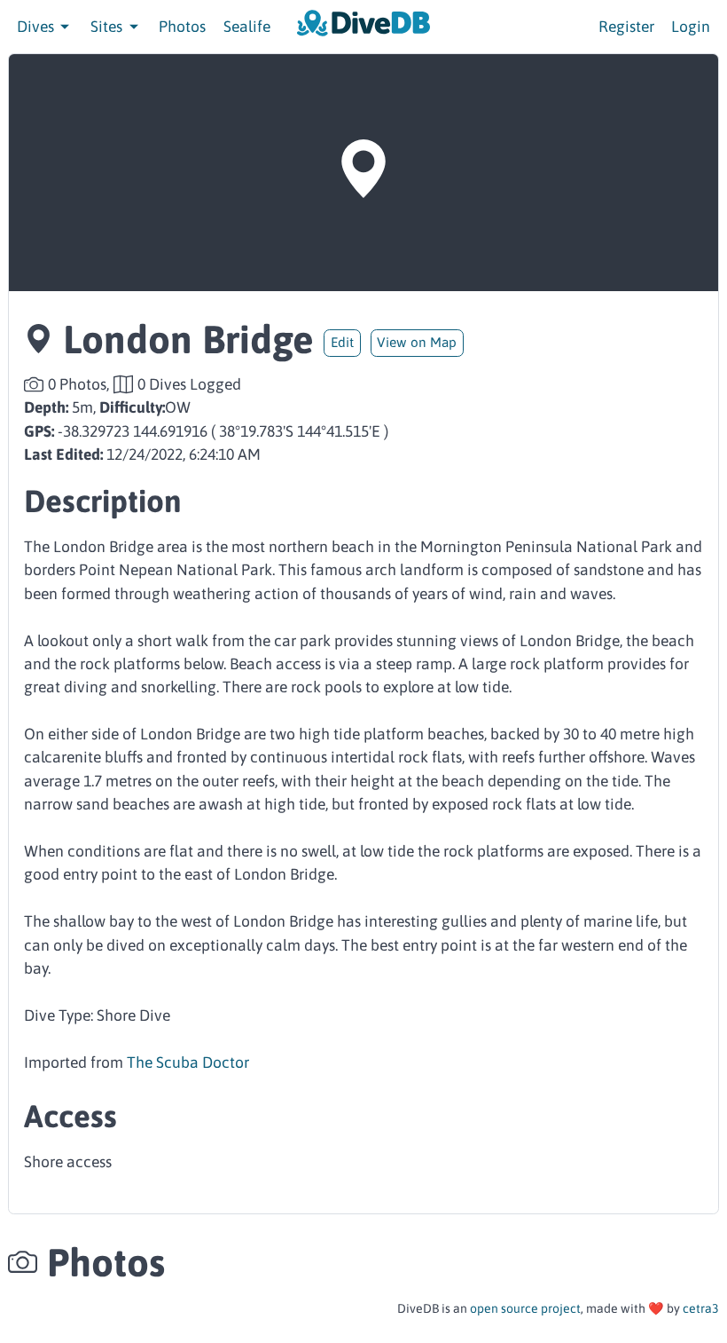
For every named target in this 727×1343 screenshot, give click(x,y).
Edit (342, 342)
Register (626, 27)
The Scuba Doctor (188, 1062)
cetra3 (701, 1308)
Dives (37, 27)
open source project (525, 1308)
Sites (108, 27)
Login (690, 27)
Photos (182, 27)
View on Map (417, 342)
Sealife (246, 27)
